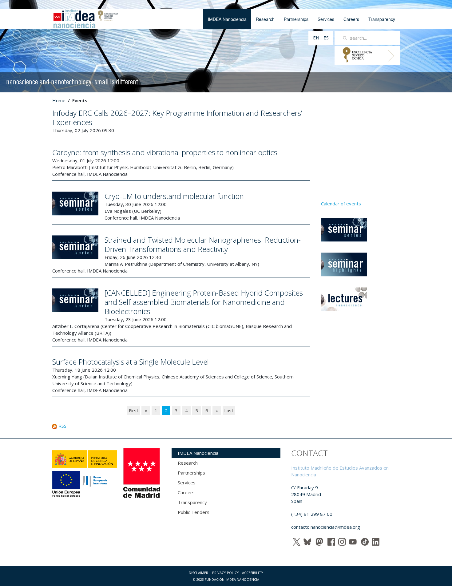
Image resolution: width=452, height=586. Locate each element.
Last (228, 410)
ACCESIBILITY (252, 572)
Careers (351, 19)
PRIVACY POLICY (225, 572)
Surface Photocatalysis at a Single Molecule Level (130, 362)
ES (326, 37)
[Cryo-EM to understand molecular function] (75, 203)
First (133, 410)
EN (316, 37)
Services (326, 19)
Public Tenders (193, 512)
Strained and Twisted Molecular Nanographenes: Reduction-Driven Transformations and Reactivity (203, 244)
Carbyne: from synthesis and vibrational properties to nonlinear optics (164, 152)
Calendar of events (341, 203)
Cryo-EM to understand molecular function (174, 196)
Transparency (381, 19)
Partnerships (296, 19)
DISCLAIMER (198, 572)
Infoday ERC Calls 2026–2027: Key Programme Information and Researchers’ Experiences (177, 117)
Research (265, 19)
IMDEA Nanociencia (227, 19)
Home (58, 100)
